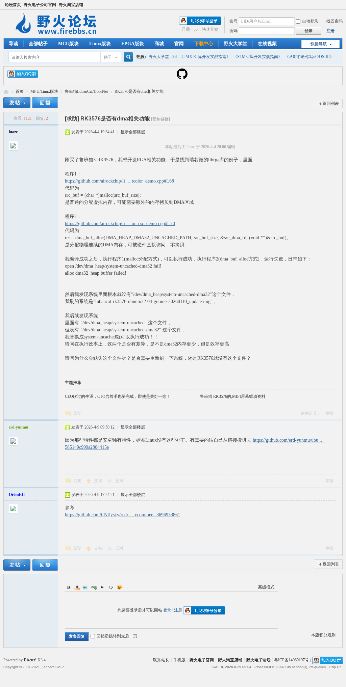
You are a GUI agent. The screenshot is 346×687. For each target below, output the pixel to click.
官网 (179, 43)
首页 (20, 91)
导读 (13, 43)
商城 (159, 43)
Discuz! (30, 660)
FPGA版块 (132, 43)
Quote (102, 587)
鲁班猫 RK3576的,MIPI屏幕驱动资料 (232, 396)
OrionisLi (17, 494)
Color (77, 587)
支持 (98, 480)
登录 (167, 610)
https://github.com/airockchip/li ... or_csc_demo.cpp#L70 (120, 223)
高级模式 (266, 587)
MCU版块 (68, 43)
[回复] (45, 102)
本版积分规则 (323, 635)
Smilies (119, 587)
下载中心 (203, 43)
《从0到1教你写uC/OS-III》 (309, 56)
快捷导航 (319, 44)
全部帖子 (38, 43)
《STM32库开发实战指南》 (257, 56)
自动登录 (310, 21)
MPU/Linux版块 (44, 91)
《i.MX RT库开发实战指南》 (204, 56)
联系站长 (161, 660)
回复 (77, 413)
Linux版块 (100, 43)
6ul (174, 56)
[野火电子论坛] (59, 34)
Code (110, 587)
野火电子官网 (202, 660)
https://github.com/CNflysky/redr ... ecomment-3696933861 (122, 514)
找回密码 (334, 21)
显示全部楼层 (133, 132)
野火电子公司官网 (40, 4)
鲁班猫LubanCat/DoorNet (86, 91)
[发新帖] (16, 102)
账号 (233, 21)
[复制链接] (160, 119)
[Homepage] (182, 78)
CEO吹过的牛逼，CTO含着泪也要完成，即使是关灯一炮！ (117, 396)
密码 (233, 30)
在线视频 (267, 43)
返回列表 (331, 103)
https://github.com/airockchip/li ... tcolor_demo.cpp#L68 (119, 181)
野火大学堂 (235, 43)
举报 (329, 413)
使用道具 (309, 413)
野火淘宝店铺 (71, 4)
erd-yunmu (18, 427)
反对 (119, 480)
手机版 (179, 660)
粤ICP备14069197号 (291, 660)
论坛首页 (13, 4)
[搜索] (127, 57)
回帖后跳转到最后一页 (117, 636)
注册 (330, 30)
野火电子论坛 (6, 92)
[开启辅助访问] (341, 5)
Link (94, 587)
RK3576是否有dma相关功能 (139, 91)
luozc (13, 132)
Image (85, 587)
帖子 (108, 57)
